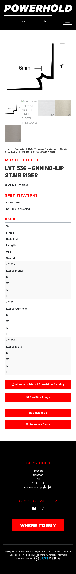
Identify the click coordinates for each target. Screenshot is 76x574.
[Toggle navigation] (67, 21)
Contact (38, 474)
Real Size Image (39, 397)
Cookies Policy (17, 554)
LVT (38, 479)
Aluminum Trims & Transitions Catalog (39, 384)
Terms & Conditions (63, 551)
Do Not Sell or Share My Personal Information (47, 554)
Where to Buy (38, 525)
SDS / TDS (38, 483)
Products (19, 149)
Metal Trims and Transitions (42, 149)
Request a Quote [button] (39, 424)
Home (8, 149)
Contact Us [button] (39, 412)
